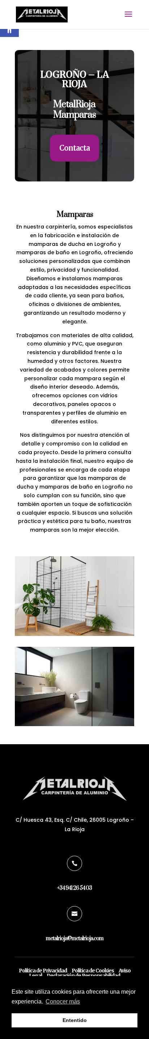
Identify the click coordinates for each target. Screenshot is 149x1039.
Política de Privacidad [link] (43, 970)
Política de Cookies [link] (93, 970)
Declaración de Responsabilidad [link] (83, 975)
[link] (42, 14)
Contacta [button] (74, 147)
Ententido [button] (75, 1020)
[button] (128, 19)
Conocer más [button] (63, 1001)
